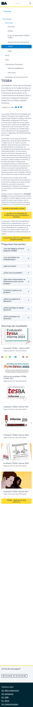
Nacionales (7, 11)
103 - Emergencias (7, 694)
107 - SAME (5, 697)
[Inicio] (4, 3)
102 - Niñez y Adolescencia (10, 690)
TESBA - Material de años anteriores (16, 501)
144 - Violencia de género (9, 704)
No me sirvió (7, 676)
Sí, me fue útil (21, 676)
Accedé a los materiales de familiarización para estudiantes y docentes (16, 215)
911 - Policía (5, 701)
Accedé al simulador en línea (14, 208)
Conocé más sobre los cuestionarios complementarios (16, 239)
